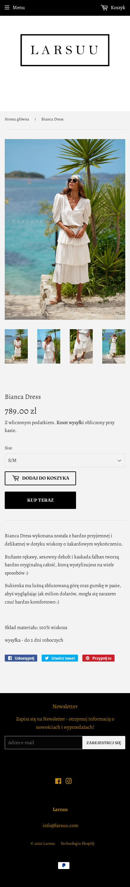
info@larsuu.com (60, 825)
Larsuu (49, 843)
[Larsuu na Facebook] (58, 782)
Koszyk (117, 7)
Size (8, 448)
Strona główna (17, 119)
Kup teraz (40, 500)
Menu (19, 7)
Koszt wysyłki (70, 422)
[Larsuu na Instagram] (69, 782)
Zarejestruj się (103, 742)
